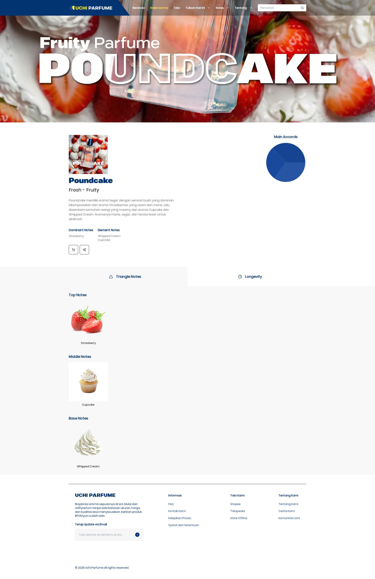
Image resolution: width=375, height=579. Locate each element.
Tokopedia (237, 511)
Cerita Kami (287, 511)
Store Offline (238, 518)
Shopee (235, 504)
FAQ (171, 504)
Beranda (139, 8)
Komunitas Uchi (289, 518)
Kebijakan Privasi (179, 518)
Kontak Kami (177, 511)
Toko (176, 8)
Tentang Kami (288, 504)
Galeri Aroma (159, 8)
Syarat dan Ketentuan (183, 525)
